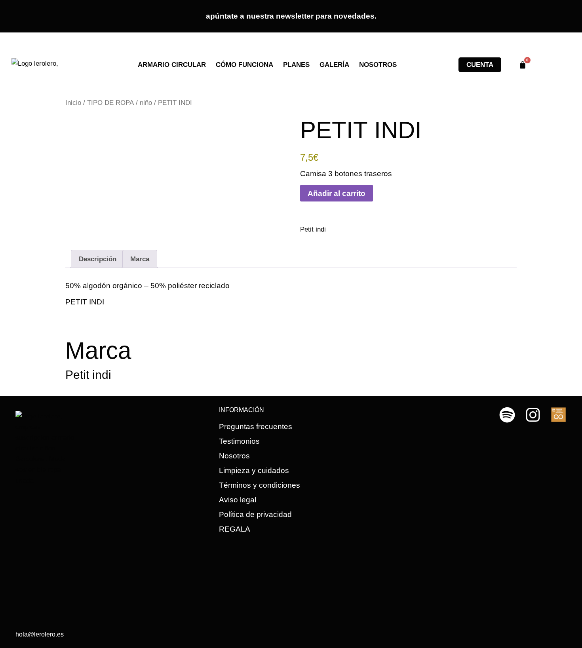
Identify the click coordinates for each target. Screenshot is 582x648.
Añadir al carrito (336, 193)
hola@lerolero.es (39, 634)
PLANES (296, 64)
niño (146, 102)
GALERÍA (334, 64)
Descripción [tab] (97, 259)
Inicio (73, 102)
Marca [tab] (139, 259)
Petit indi (313, 229)
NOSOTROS (378, 64)
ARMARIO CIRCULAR (172, 64)
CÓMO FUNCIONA (244, 64)
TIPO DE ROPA (110, 102)
